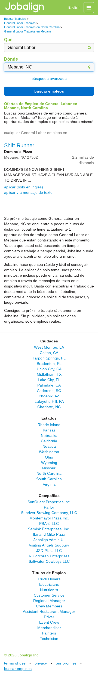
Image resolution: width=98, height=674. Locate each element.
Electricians (49, 584)
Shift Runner (19, 145)
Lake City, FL (49, 380)
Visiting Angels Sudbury (49, 545)
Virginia (49, 484)
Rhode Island (49, 425)
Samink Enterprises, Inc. (49, 529)
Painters (49, 633)
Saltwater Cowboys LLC (49, 561)
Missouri (49, 468)
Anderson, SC (49, 390)
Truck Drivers (49, 579)
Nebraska (49, 435)
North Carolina (49, 473)
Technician (49, 638)
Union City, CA (49, 369)
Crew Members (49, 606)
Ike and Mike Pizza (49, 534)
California (49, 441)
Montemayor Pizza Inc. (49, 518)
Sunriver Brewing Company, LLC (49, 513)
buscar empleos (49, 91)
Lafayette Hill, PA (49, 401)
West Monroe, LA (49, 347)
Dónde (11, 59)
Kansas (49, 430)
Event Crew (49, 622)
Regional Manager (49, 600)
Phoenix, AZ (49, 396)
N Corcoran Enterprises (49, 556)
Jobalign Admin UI (49, 540)
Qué (8, 39)
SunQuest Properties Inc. (49, 502)
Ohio (49, 457)
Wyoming (49, 462)
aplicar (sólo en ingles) (23, 187)
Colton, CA (49, 353)
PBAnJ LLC (49, 523)
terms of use (15, 663)
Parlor (49, 507)
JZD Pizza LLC (49, 550)
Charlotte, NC (49, 407)
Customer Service (49, 595)
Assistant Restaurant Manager (49, 611)
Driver (49, 617)
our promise (66, 663)
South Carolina (49, 479)
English (73, 7)
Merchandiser (49, 628)
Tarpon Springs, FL (49, 358)
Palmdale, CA (49, 385)
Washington (49, 452)
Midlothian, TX (49, 374)
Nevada (49, 446)
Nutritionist (49, 590)
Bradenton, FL (49, 363)
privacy (41, 663)
